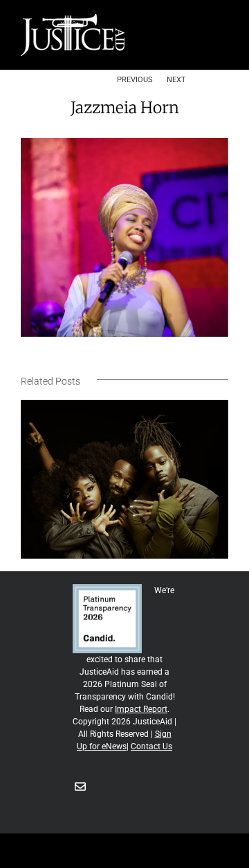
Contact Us (151, 746)
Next (176, 79)
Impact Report (141, 709)
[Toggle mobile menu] (222, 21)
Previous (135, 79)
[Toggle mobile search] (197, 21)
